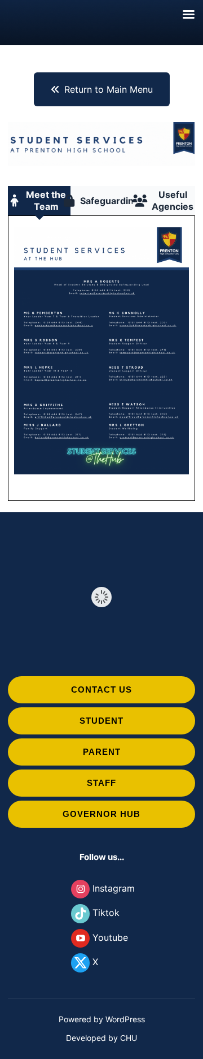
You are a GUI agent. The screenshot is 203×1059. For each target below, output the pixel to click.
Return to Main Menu (108, 89)
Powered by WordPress (102, 1019)
